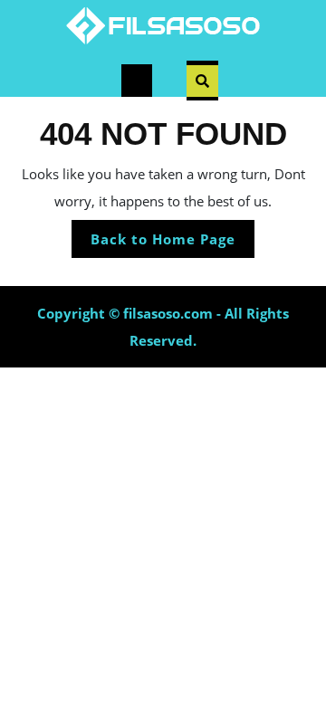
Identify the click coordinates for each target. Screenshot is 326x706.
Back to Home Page (172, 243)
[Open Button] (136, 80)
